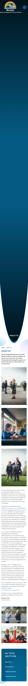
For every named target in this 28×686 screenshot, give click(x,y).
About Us (9, 347)
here (5, 558)
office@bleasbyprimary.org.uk (10, 590)
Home (2, 347)
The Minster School (11, 508)
